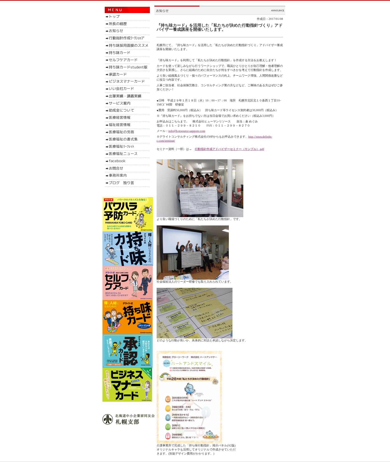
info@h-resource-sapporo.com (186, 131)
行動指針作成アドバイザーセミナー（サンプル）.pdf (229, 149)
